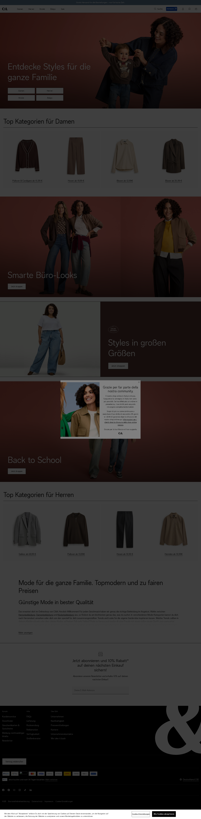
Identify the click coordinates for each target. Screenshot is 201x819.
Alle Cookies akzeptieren (164, 814)
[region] (100, 814)
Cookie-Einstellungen (141, 814)
